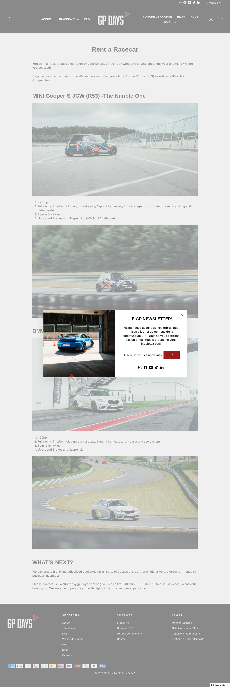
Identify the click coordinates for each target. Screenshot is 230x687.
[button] (220, 685)
